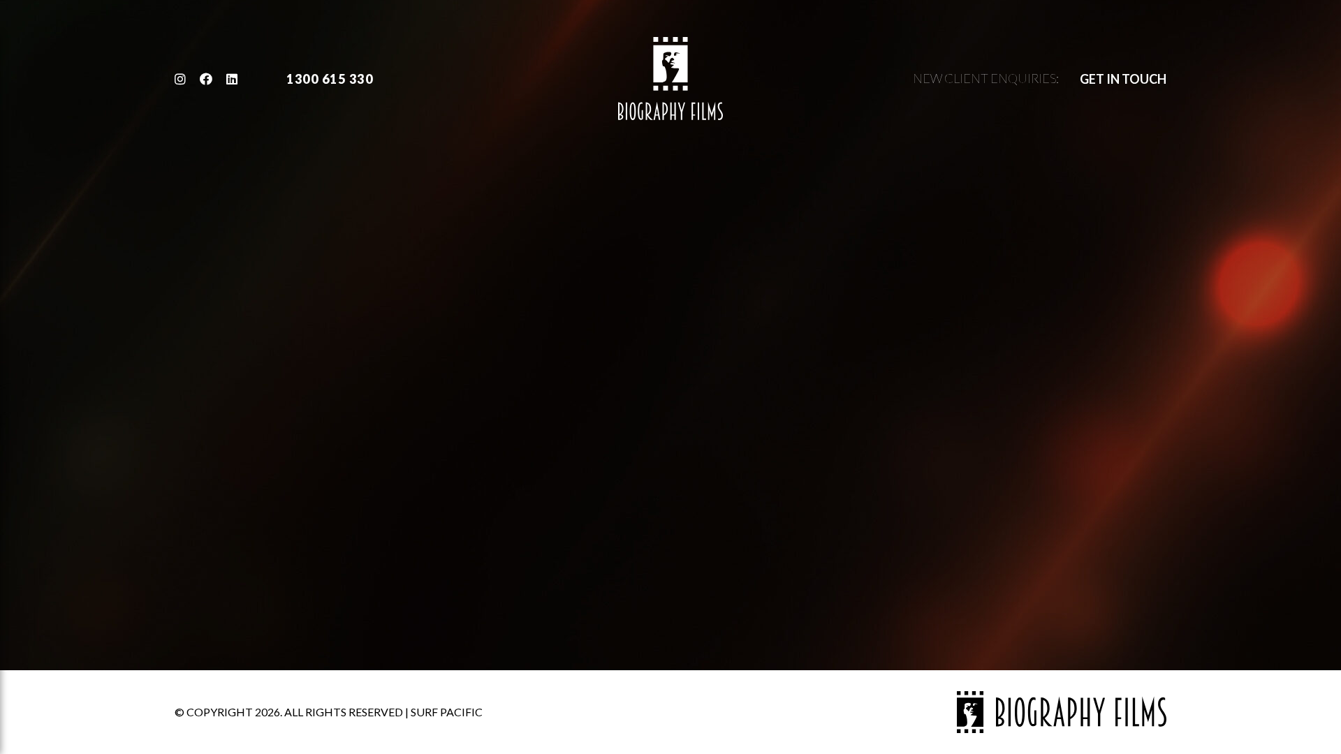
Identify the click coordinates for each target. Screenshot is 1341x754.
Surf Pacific (447, 711)
